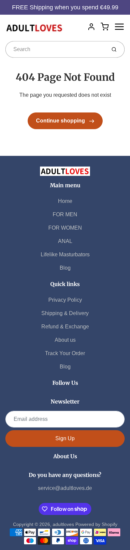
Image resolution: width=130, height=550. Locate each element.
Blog (65, 268)
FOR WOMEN (65, 228)
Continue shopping (61, 120)
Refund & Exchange (65, 326)
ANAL (65, 241)
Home (65, 201)
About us (65, 340)
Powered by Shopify (96, 524)
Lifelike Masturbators (65, 254)
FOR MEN (65, 214)
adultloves (63, 524)
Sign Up (65, 438)
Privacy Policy (65, 300)
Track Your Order (65, 353)
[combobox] (55, 49)
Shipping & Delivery (65, 313)
